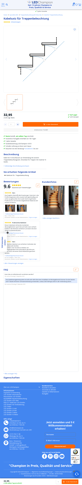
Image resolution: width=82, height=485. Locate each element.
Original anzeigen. (33, 217)
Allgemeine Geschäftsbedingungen (42, 472)
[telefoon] (6, 422)
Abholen (53, 390)
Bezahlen (53, 388)
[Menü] (79, 449)
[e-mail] (6, 429)
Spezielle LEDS (13, 15)
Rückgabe (45, 394)
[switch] (75, 462)
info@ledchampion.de (16, 428)
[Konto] (73, 5)
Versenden (45, 390)
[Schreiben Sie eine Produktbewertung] (38, 185)
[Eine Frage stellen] (76, 269)
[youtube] (61, 456)
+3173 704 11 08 (14, 434)
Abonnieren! (60, 446)
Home (5, 15)
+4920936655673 (15, 421)
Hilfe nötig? (8, 419)
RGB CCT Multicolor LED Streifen (14, 403)
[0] (79, 5)
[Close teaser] (8, 233)
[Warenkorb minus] (5, 124)
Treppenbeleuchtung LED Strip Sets (31, 15)
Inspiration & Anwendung (12, 393)
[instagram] (56, 456)
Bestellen (45, 388)
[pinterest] (50, 456)
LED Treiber (7, 406)
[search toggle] (6, 4)
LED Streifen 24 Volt (10, 410)
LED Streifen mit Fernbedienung (14, 404)
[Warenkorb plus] (18, 124)
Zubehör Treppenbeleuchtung (53, 15)
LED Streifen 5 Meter (10, 412)
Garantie (45, 392)
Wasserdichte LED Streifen (12, 397)
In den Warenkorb (52, 124)
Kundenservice (47, 386)
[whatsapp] (6, 435)
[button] (75, 29)
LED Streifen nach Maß (11, 401)
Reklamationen (54, 392)
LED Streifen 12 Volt (10, 408)
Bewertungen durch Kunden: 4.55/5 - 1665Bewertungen (41, 476)
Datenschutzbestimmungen (63, 472)
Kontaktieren (29, 149)
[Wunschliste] (76, 5)
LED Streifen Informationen (12, 395)
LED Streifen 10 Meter (11, 414)
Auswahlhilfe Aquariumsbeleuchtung (15, 399)
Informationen (9, 391)
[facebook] (44, 456)
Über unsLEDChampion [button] (11, 387)
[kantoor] (6, 442)
